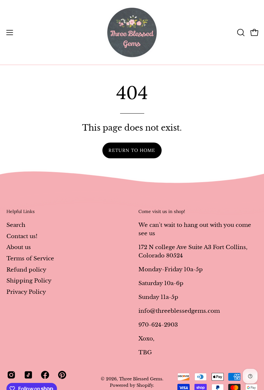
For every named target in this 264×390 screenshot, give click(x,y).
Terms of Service (30, 258)
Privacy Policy (26, 291)
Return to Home (131, 150)
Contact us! (21, 236)
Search (15, 225)
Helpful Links (20, 211)
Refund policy (26, 269)
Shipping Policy (29, 280)
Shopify (145, 385)
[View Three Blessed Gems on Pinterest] (61, 375)
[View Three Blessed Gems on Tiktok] (28, 375)
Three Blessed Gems (140, 378)
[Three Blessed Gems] (132, 32)
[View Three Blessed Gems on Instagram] (10, 375)
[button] (240, 32)
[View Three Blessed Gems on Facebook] (44, 375)
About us (18, 247)
